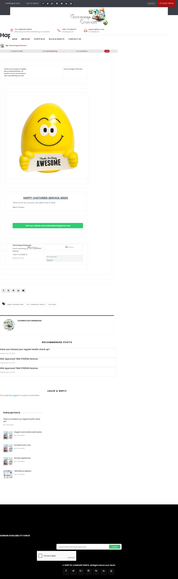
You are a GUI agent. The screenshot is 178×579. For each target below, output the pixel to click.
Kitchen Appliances (22, 458)
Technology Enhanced (17, 45)
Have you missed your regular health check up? (25, 349)
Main (14, 39)
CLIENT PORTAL (168, 3)
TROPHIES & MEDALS (22, 471)
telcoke (52, 304)
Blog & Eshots (56, 39)
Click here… (80, 69)
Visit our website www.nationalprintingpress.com (47, 225)
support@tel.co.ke (12, 3)
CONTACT (151, 3)
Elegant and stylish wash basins (28, 432)
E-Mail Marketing (50, 51)
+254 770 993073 (32, 3)
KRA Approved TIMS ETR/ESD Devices (19, 358)
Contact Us (74, 39)
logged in (16, 395)
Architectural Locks (22, 445)
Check (115, 547)
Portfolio (39, 39)
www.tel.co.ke (18, 258)
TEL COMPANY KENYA (35, 304)
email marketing (16, 304)
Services (25, 39)
